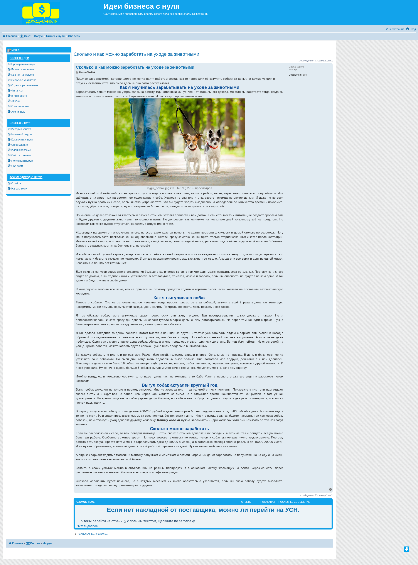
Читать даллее (87, 526)
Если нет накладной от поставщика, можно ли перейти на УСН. (203, 509)
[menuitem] (411, 29)
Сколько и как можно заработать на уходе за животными (136, 54)
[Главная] (51, 12)
